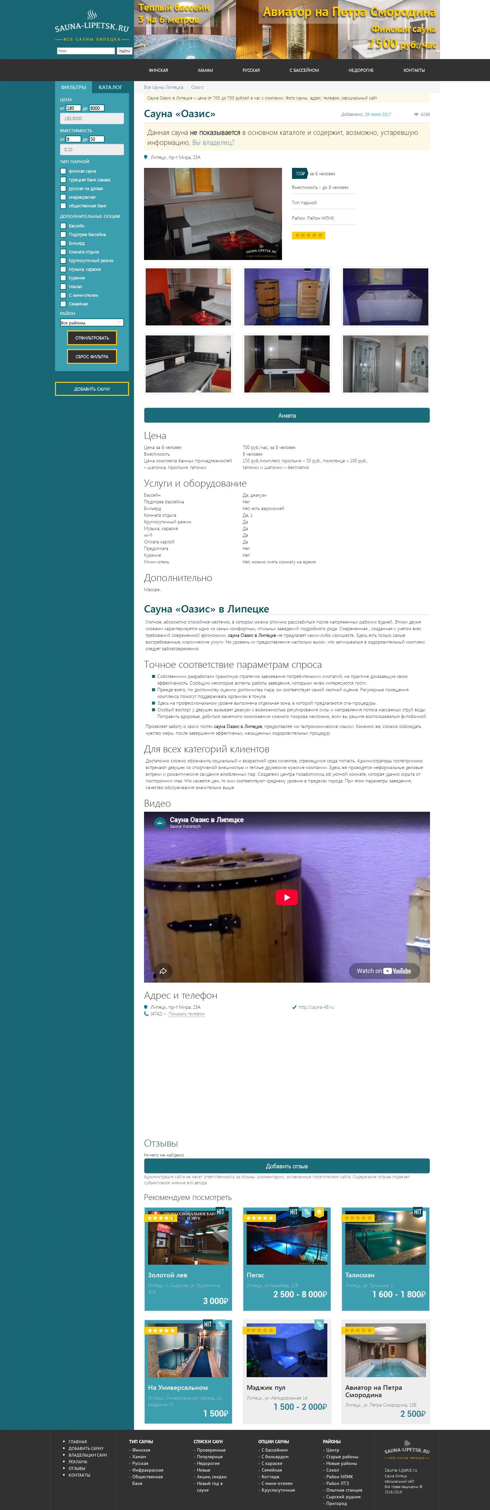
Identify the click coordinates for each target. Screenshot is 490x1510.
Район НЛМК (339, 1477)
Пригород (336, 1503)
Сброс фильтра (92, 356)
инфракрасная (82, 197)
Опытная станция (344, 1490)
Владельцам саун (88, 1455)
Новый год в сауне (210, 1486)
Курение (77, 277)
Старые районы (342, 1457)
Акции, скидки (212, 1477)
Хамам (205, 70)
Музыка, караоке (85, 269)
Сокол (332, 1470)
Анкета (287, 415)
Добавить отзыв (287, 1166)
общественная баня (87, 205)
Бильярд (77, 243)
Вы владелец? (213, 142)
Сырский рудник (343, 1497)
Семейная (78, 303)
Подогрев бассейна (87, 234)
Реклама (78, 1461)
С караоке (272, 1463)
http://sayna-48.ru (316, 1007)
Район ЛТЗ (337, 1483)
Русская (251, 70)
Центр (332, 1450)
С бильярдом (275, 1457)
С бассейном (304, 70)
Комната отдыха (84, 251)
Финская (158, 70)
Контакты (414, 70)
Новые (203, 1470)
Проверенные (211, 1450)
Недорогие (361, 70)
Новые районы (341, 1463)
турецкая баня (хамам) (90, 179)
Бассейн (76, 225)
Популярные (210, 1457)
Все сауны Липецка (163, 87)
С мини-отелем (83, 295)
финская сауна (82, 171)
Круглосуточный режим (91, 260)
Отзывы (77, 1468)
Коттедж (270, 1477)
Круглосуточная (278, 1490)
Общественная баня (147, 1480)
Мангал (75, 286)
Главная (78, 1441)
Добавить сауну (92, 389)
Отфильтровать (92, 337)
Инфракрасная (147, 1470)
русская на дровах (86, 188)
